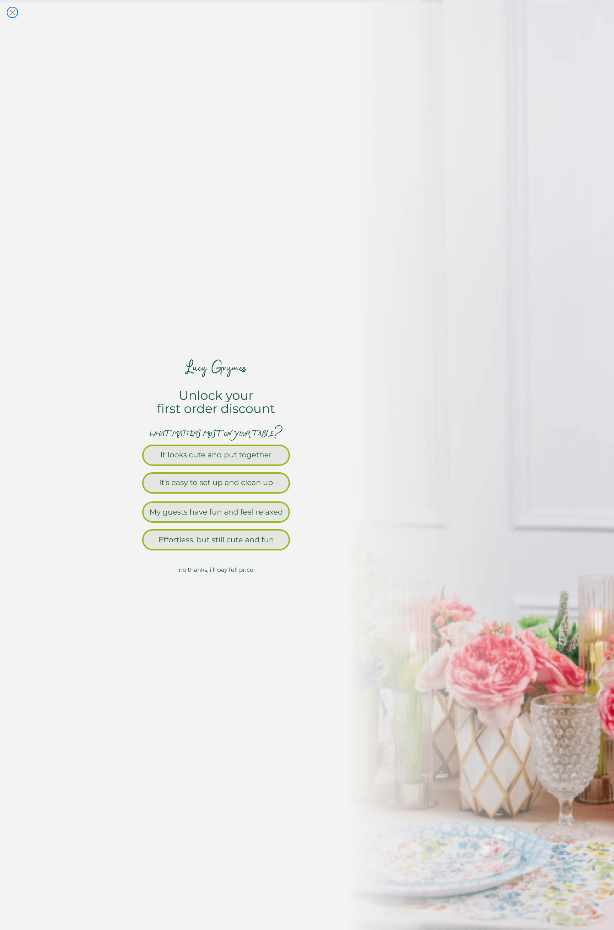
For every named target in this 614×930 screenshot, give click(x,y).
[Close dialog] (12, 12)
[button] (307, 454)
